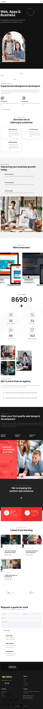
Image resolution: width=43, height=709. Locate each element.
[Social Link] (5, 683)
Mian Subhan (9, 548)
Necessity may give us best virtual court (32, 551)
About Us (25, 679)
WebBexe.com (25, 706)
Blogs (3, 693)
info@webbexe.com (29, 695)
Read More (6, 554)
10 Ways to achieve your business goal (10, 576)
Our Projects (26, 683)
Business (3, 695)
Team (25, 681)
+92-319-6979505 (28, 697)
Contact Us (26, 685)
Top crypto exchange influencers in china (10, 551)
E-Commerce (4, 691)
